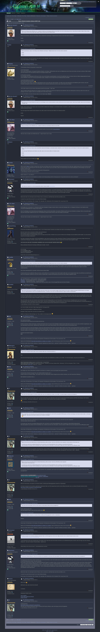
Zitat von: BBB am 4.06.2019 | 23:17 (27, 459)
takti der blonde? (12, 25)
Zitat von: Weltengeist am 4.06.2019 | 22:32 (29, 392)
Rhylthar (10, 63)
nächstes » (92, 17)
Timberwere (38, 15)
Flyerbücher (23, 281)
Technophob (23, 282)
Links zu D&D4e (24, 595)
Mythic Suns (30, 364)
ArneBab (10, 257)
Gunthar (10, 162)
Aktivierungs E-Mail (87, 1)
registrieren (76, 1)
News (28, 166)
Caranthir (10, 284)
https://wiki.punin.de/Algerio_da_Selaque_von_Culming (41, 341)
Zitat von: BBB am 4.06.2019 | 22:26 (27, 349)
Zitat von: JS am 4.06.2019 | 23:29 (27, 512)
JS (9, 388)
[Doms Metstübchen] (7, 198)
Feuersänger (43, 15)
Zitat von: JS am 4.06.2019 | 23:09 (27, 411)
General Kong (12, 226)
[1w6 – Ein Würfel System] (7, 275)
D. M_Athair (11, 119)
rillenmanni (11, 179)
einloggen (70, 1)
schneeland (11, 530)
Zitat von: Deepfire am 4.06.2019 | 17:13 (28, 123)
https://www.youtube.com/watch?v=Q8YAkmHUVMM (31, 487)
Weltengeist (11, 345)
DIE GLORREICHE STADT (41, 475)
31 (15, 19)
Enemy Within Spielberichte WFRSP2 (27, 596)
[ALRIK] (7, 41)
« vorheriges (87, 17)
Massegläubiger (56, 129)
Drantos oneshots (24, 597)
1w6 (21, 278)
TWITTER (37, 477)
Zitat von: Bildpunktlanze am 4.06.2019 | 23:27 (29, 503)
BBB (9, 316)
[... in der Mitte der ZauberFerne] (7, 140)
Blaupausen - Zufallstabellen (43, 476)
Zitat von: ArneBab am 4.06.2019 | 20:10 (28, 288)
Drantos (10, 578)
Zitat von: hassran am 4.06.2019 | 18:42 (28, 48)
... (14, 19)
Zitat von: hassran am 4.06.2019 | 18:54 (28, 145)
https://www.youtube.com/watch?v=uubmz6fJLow (30, 605)
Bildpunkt (10, 456)
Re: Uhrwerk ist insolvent (28, 25)
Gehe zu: (78, 624)
